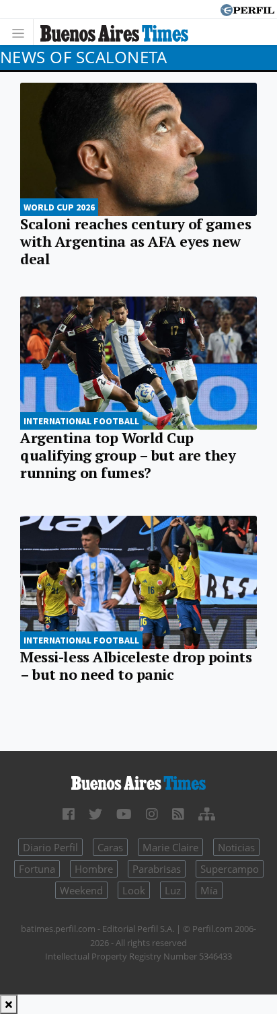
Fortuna (37, 868)
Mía (209, 890)
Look (133, 890)
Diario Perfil (50, 847)
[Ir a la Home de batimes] (138, 782)
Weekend (81, 890)
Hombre (94, 868)
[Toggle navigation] (22, 32)
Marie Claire (170, 847)
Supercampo (229, 868)
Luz (173, 890)
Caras (110, 847)
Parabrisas (156, 868)
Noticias (236, 847)
